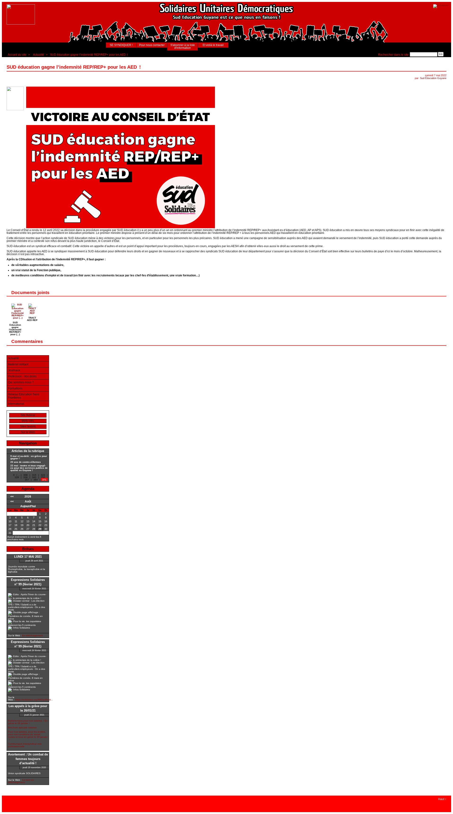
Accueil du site (17, 54)
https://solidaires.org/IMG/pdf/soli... (34, 699)
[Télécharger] (17, 317)
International (16, 403)
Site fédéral (28, 415)
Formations (15, 388)
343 (34, 477)
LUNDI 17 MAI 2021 (28, 556)
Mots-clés (28, 420)
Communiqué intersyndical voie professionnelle (25, 745)
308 (25, 475)
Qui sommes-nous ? (21, 382)
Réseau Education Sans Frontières (23, 396)
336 (25, 477)
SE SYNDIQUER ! (121, 45)
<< (12, 496)
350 (43, 477)
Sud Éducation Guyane (433, 78)
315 (34, 475)
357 (27, 479)
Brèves (28, 549)
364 (36, 479)
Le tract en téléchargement (21, 781)
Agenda (27, 489)
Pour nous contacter (152, 45)
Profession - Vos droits (22, 376)
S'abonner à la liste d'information (182, 46)
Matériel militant (18, 364)
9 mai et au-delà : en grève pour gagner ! (28, 457)
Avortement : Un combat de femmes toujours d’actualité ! (28, 759)
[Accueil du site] (21, 14)
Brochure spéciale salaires (22, 727)
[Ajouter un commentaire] (443, 342)
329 (17, 477)
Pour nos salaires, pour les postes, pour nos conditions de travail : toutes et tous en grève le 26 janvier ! (27, 735)
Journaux (14, 370)
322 (43, 475)
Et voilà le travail (213, 45)
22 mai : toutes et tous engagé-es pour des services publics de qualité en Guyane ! (29, 468)
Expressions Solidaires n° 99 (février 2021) (28, 582)
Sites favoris (28, 426)
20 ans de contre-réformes (25, 462)
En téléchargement (32, 635)
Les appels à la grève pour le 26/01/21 (27, 708)
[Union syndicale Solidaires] (441, 5)
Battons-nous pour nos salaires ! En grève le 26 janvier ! (28, 722)
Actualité (38, 54)
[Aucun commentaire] (443, 67)
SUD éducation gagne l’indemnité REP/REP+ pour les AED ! (89, 54)
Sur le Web (28, 432)
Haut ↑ (442, 799)
